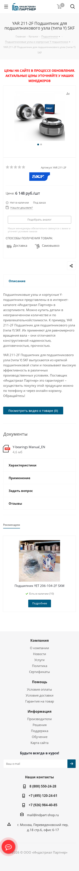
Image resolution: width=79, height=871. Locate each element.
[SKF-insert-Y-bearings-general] (39, 116)
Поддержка (39, 731)
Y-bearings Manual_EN (29, 447)
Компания (39, 640)
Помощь (39, 682)
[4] (20, 167)
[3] (16, 167)
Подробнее (39, 603)
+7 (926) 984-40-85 (43, 805)
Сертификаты (39, 672)
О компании (39, 648)
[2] (12, 167)
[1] (8, 167)
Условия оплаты (39, 689)
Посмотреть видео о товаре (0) (33, 410)
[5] (24, 167)
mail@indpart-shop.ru (43, 815)
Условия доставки (40, 695)
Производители (39, 719)
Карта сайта (39, 743)
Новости (39, 654)
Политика (39, 666)
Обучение (39, 737)
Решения (40, 725)
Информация (39, 711)
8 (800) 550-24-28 (42, 786)
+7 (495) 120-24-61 (43, 795)
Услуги (39, 660)
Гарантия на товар (39, 701)
